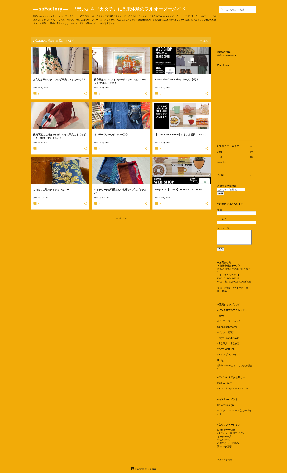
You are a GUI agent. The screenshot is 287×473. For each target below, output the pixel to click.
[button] (85, 94)
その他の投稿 (121, 218)
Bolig (220, 360)
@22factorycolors (226, 55)
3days (220, 315)
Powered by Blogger (145, 468)
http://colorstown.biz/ (238, 281)
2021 (219, 152)
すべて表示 (204, 41)
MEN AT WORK (226, 430)
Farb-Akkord (224, 382)
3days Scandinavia (228, 337)
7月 (221, 157)
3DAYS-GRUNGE (225, 349)
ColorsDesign (225, 404)
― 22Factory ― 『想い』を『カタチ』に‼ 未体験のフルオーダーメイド (109, 9)
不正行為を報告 (224, 459)
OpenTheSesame (227, 326)
